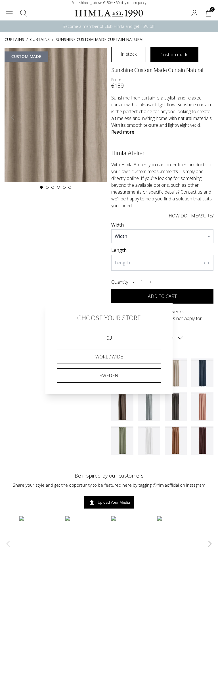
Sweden (109, 375)
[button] (9, 13)
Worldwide (109, 357)
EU (109, 338)
